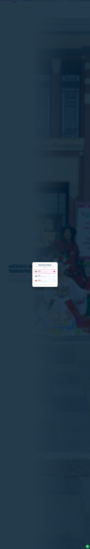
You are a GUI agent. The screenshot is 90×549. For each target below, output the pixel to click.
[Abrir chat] (87, 546)
